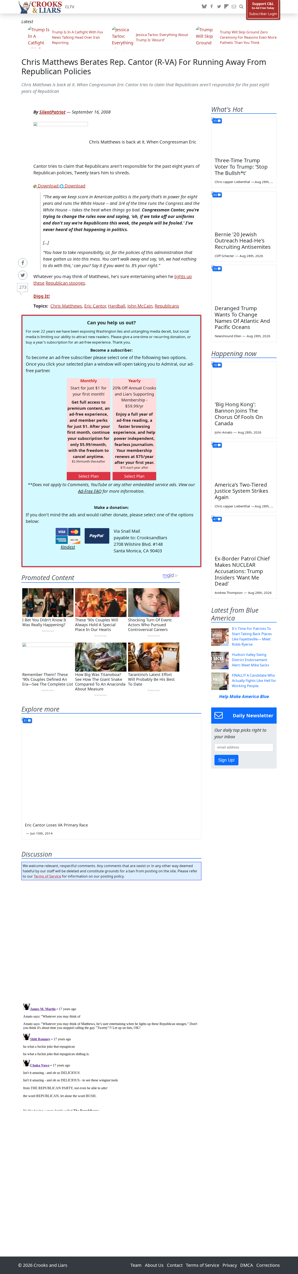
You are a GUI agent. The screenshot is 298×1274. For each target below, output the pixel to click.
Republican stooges (65, 283)
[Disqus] (111, 1056)
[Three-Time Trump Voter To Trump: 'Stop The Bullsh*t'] (243, 135)
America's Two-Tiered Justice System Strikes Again (241, 491)
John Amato (223, 432)
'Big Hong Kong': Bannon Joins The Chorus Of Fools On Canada (239, 414)
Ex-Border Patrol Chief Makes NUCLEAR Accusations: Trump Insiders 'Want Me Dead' (242, 571)
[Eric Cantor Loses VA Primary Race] (111, 767)
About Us (154, 1265)
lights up (183, 276)
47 (215, 519)
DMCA (246, 1265)
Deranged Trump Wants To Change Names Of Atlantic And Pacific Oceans (242, 317)
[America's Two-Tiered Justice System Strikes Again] (243, 460)
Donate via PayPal (97, 536)
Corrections (268, 1265)
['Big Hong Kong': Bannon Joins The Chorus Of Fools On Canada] (243, 379)
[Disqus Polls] (111, 940)
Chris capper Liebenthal (232, 182)
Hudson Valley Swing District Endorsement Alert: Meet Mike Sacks (250, 659)
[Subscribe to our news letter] (233, 6)
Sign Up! (226, 760)
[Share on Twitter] (22, 275)
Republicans (167, 306)
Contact (175, 1265)
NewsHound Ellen (228, 336)
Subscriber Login (263, 14)
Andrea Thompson (229, 592)
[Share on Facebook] (22, 262)
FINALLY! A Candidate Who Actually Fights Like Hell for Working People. (254, 680)
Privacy (230, 1265)
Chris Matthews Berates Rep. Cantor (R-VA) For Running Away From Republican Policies (143, 67)
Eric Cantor (95, 306)
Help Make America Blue (244, 696)
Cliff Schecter (224, 256)
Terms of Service (47, 876)
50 (215, 268)
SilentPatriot (52, 112)
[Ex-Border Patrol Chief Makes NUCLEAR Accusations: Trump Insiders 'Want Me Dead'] (243, 534)
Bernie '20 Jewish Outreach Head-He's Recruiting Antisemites (243, 241)
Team (136, 1265)
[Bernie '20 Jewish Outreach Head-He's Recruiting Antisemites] (243, 209)
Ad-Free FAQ (89, 491)
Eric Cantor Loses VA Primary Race (56, 825)
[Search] (241, 6)
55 (215, 121)
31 (25, 720)
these (39, 283)
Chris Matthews (66, 306)
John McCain (139, 306)
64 (215, 195)
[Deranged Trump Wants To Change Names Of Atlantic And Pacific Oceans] (243, 283)
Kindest (68, 547)
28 (215, 445)
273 (22, 287)
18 (215, 365)
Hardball (116, 306)
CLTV (69, 6)
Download (48, 186)
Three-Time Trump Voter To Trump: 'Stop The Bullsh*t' (241, 166)
